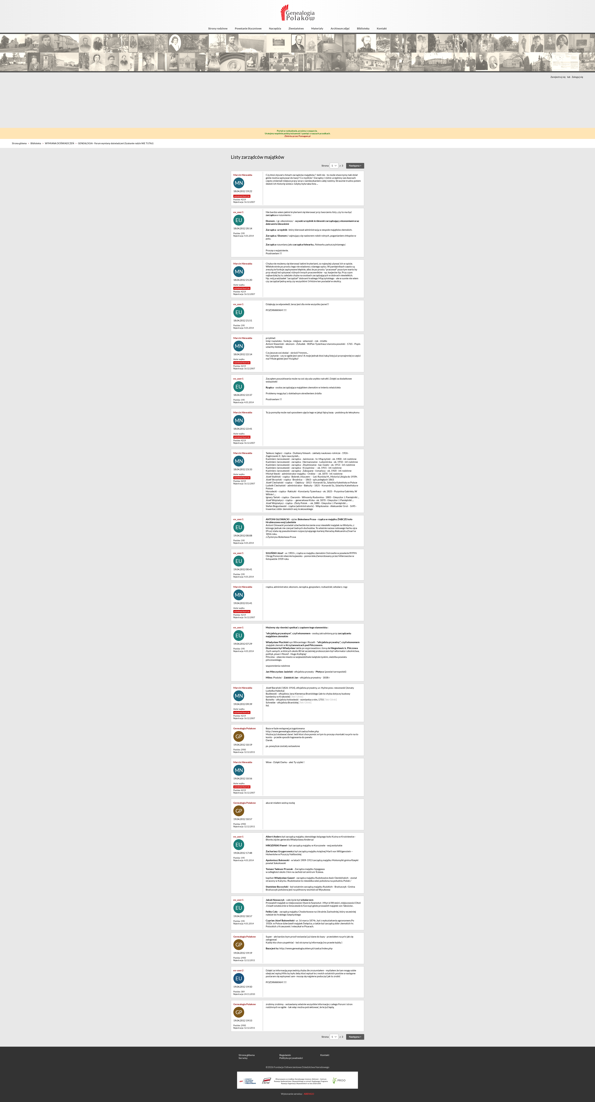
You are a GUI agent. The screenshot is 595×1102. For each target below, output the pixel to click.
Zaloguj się (577, 77)
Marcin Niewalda (242, 174)
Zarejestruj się (558, 77)
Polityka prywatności (291, 1057)
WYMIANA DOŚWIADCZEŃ (59, 143)
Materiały (317, 28)
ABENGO (309, 1093)
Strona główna (19, 143)
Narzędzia (275, 28)
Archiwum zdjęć (340, 28)
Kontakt (382, 28)
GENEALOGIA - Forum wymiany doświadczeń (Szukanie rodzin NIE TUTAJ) (116, 143)
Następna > (355, 165)
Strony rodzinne (217, 28)
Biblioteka (363, 28)
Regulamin (285, 1054)
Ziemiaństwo (296, 28)
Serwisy (243, 1057)
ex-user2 (238, 970)
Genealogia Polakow (244, 728)
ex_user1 (238, 212)
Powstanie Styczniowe (248, 28)
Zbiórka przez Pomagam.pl (297, 136)
